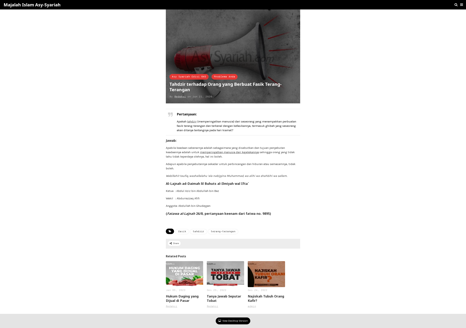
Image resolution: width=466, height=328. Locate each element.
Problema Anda (224, 76)
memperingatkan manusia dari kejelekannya (229, 152)
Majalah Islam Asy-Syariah (32, 5)
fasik (182, 231)
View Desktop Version (235, 320)
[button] (461, 4)
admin (252, 306)
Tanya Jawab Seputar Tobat (224, 298)
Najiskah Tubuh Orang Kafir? (266, 298)
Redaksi (180, 96)
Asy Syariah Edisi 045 (189, 76)
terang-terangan (223, 231)
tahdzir (192, 121)
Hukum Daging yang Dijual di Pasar (182, 298)
